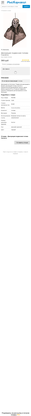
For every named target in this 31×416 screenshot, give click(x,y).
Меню (2, 3)
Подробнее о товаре (8, 95)
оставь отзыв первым (25, 61)
